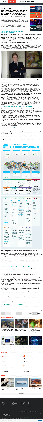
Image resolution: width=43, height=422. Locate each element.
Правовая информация (6, 415)
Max (28, 402)
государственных (32, 139)
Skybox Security (37, 37)
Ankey (20, 110)
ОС (12, 278)
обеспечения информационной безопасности (16, 139)
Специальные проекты (15, 403)
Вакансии (23, 404)
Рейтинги (3, 404)
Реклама (23, 403)
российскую (36, 279)
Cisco (30, 273)
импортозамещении (20, 254)
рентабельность (3, 97)
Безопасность (12, 1)
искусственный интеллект (24, 306)
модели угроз (33, 132)
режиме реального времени (5, 300)
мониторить (3, 258)
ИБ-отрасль (28, 97)
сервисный (2, 289)
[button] (39, 1)
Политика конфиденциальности (7, 413)
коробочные (34, 122)
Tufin (41, 37)
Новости (3, 402)
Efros (8, 115)
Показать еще (21, 393)
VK (28, 403)
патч (19, 288)
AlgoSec (18, 123)
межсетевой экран (12, 262)
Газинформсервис (8, 260)
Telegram (29, 406)
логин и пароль (10, 305)
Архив (2, 406)
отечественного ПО (4, 251)
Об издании (23, 402)
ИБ (31, 250)
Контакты (23, 405)
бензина (22, 132)
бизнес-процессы (24, 124)
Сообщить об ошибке (6, 414)
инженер (13, 287)
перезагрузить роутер (4, 287)
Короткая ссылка (38, 313)
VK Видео (29, 404)
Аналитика (3, 403)
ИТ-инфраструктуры (34, 84)
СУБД (14, 278)
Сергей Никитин (6, 79)
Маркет (13, 404)
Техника (13, 405)
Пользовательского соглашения (13, 420)
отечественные (15, 90)
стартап (2, 85)
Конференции (14, 402)
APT (36, 112)
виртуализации (26, 278)
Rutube (29, 405)
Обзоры (3, 405)
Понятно (40, 420)
